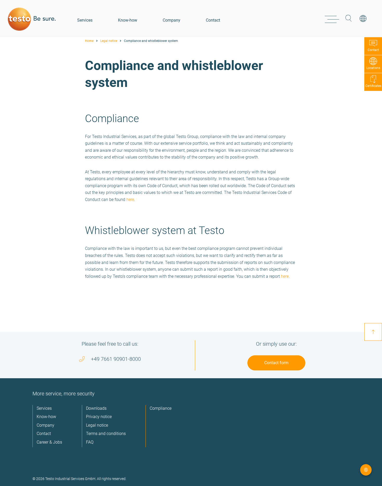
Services (85, 20)
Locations (373, 68)
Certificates (373, 86)
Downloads (96, 408)
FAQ (90, 442)
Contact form (276, 362)
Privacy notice (99, 416)
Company (171, 20)
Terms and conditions (106, 433)
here (130, 199)
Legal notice (108, 41)
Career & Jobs (49, 442)
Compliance (161, 408)
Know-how (127, 20)
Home (89, 41)
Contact (213, 20)
